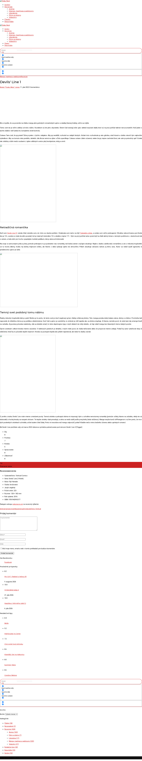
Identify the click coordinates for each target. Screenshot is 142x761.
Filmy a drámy (15, 15)
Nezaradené (10, 726)
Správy (7, 5)
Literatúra (13, 13)
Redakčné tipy (11, 747)
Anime (11, 9)
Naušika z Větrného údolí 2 (15, 603)
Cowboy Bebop (10, 675)
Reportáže (9, 21)
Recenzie (8, 7)
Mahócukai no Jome (12, 634)
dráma (2, 509)
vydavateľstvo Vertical (33, 509)
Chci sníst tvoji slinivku (13, 644)
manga (7, 509)
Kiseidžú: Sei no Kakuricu (14, 655)
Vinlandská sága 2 (11, 590)
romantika (13, 509)
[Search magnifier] (2, 52)
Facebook (8, 562)
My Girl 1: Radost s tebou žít (15, 577)
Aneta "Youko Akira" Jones (10, 87)
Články (7, 19)
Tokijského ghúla (86, 233)
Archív (2, 714)
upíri (23, 509)
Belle (6, 623)
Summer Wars (10, 665)
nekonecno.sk (18, 504)
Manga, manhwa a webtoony (21, 11)
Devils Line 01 (12, 233)
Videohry (13, 17)
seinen (19, 509)
